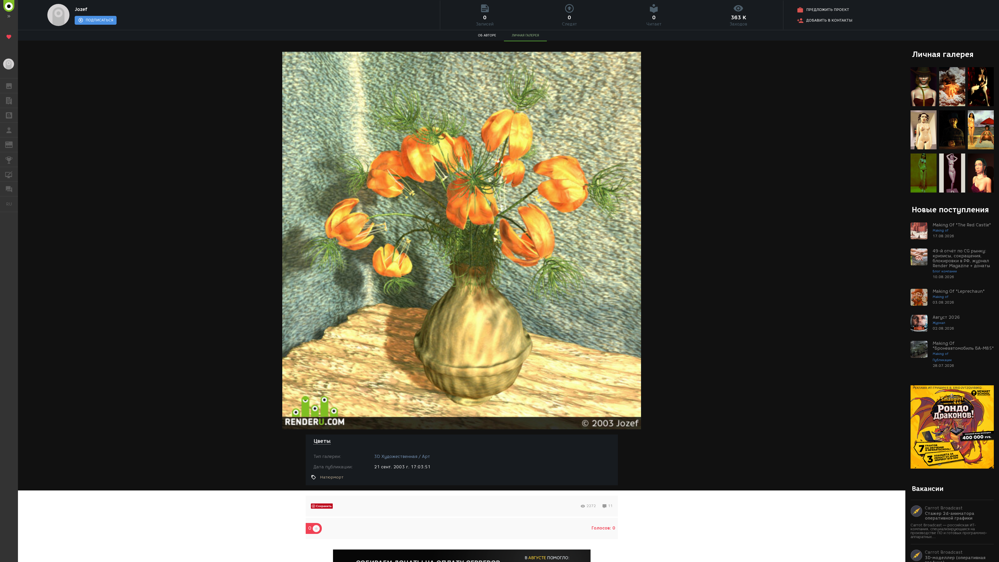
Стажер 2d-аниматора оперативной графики (949, 516)
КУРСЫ (9, 174)
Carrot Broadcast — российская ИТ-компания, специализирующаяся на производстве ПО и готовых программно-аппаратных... (949, 531)
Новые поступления (950, 209)
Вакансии (928, 489)
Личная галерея (943, 54)
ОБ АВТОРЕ (487, 35)
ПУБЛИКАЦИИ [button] (9, 100)
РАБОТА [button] (9, 130)
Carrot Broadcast (944, 508)
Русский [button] (12, 204)
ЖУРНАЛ (12, 144)
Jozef (81, 9)
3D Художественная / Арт (402, 456)
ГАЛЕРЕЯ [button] (9, 85)
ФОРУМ (9, 189)
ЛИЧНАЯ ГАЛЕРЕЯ (525, 35)
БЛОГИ (9, 115)
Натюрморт (331, 477)
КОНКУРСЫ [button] (9, 159)
